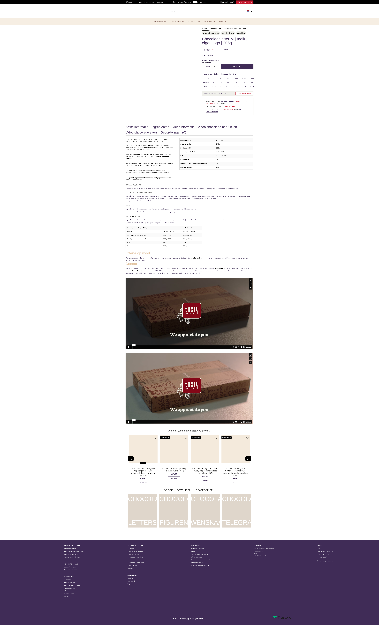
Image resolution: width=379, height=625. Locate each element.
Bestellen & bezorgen (198, 548)
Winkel (204, 28)
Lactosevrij (131, 581)
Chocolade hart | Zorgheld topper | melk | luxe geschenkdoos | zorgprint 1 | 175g (141, 471)
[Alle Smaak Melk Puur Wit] (228, 49)
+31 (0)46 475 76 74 (260, 555)
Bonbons (67, 579)
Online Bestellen (215, 28)
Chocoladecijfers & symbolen (74, 551)
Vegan (130, 584)
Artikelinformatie (137, 127)
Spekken (67, 596)
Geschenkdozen (70, 594)
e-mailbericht (220, 268)
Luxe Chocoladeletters (72, 557)
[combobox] (249, 11)
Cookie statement (323, 554)
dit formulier (196, 258)
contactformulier (133, 271)
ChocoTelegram (133, 565)
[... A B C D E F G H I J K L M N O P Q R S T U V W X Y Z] (211, 49)
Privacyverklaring (322, 557)
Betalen (193, 551)
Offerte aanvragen (244, 2)
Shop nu (237, 67)
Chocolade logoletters (211, 33)
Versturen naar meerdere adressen (202, 560)
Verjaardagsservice (197, 562)
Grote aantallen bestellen (199, 554)
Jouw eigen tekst (70, 567)
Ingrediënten (160, 127)
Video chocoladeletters (142, 132)
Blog (318, 548)
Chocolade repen (70, 588)
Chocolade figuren (70, 582)
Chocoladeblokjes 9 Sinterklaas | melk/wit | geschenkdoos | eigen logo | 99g (233, 471)
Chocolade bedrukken (135, 551)
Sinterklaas (241, 33)
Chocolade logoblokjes (72, 585)
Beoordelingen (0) (173, 132)
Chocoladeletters (229, 28)
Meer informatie (183, 127)
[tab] (137, 127)
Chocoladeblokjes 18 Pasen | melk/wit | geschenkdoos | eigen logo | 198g (202, 470)
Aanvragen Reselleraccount (200, 565)
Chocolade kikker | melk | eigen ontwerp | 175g (172, 469)
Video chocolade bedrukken (217, 127)
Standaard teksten (70, 570)
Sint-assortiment (227, 101)
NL (251, 11)
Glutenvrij (131, 578)
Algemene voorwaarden (325, 551)
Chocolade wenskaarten (72, 591)
